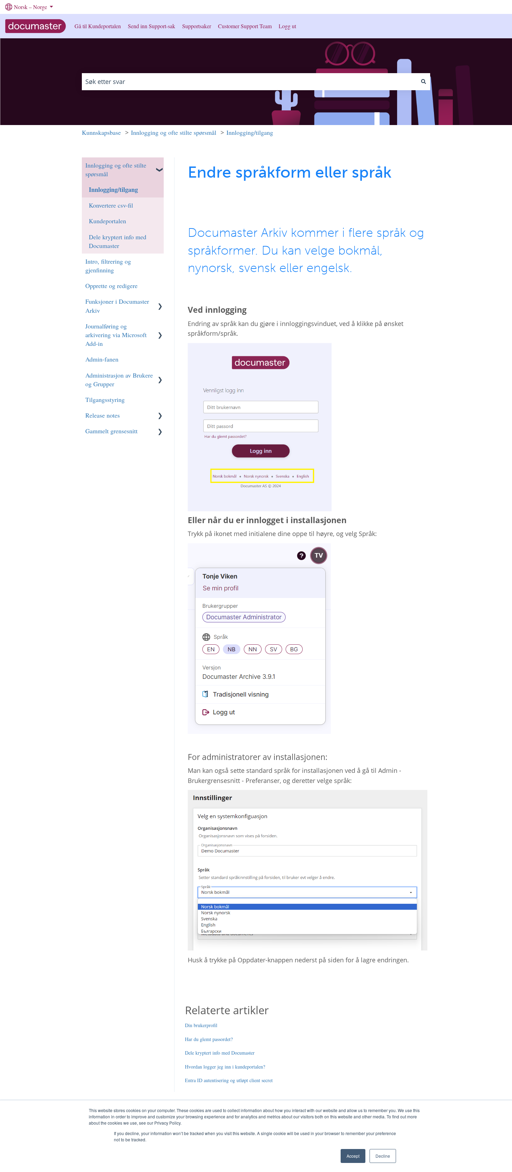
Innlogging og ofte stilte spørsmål (173, 132)
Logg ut (287, 26)
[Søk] (423, 81)
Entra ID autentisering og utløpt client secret (229, 1080)
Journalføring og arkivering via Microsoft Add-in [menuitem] (116, 335)
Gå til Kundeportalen (98, 26)
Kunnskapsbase (101, 132)
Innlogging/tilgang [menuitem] (113, 189)
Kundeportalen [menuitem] (107, 221)
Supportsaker (196, 26)
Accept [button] (353, 1156)
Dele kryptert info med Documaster (220, 1052)
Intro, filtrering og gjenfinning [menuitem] (108, 265)
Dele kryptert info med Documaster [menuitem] (117, 241)
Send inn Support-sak (151, 26)
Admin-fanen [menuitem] (101, 359)
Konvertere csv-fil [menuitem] (111, 205)
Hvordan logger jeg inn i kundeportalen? (225, 1066)
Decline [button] (382, 1156)
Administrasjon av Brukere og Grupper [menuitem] (119, 379)
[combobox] (249, 81)
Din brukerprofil (201, 1025)
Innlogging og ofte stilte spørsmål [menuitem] (115, 169)
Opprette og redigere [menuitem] (111, 285)
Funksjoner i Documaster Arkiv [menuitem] (117, 305)
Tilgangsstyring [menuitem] (105, 399)
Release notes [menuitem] (102, 415)
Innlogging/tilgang (249, 132)
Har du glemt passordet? (209, 1039)
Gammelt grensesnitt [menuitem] (111, 431)
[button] (160, 164)
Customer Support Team (245, 26)
